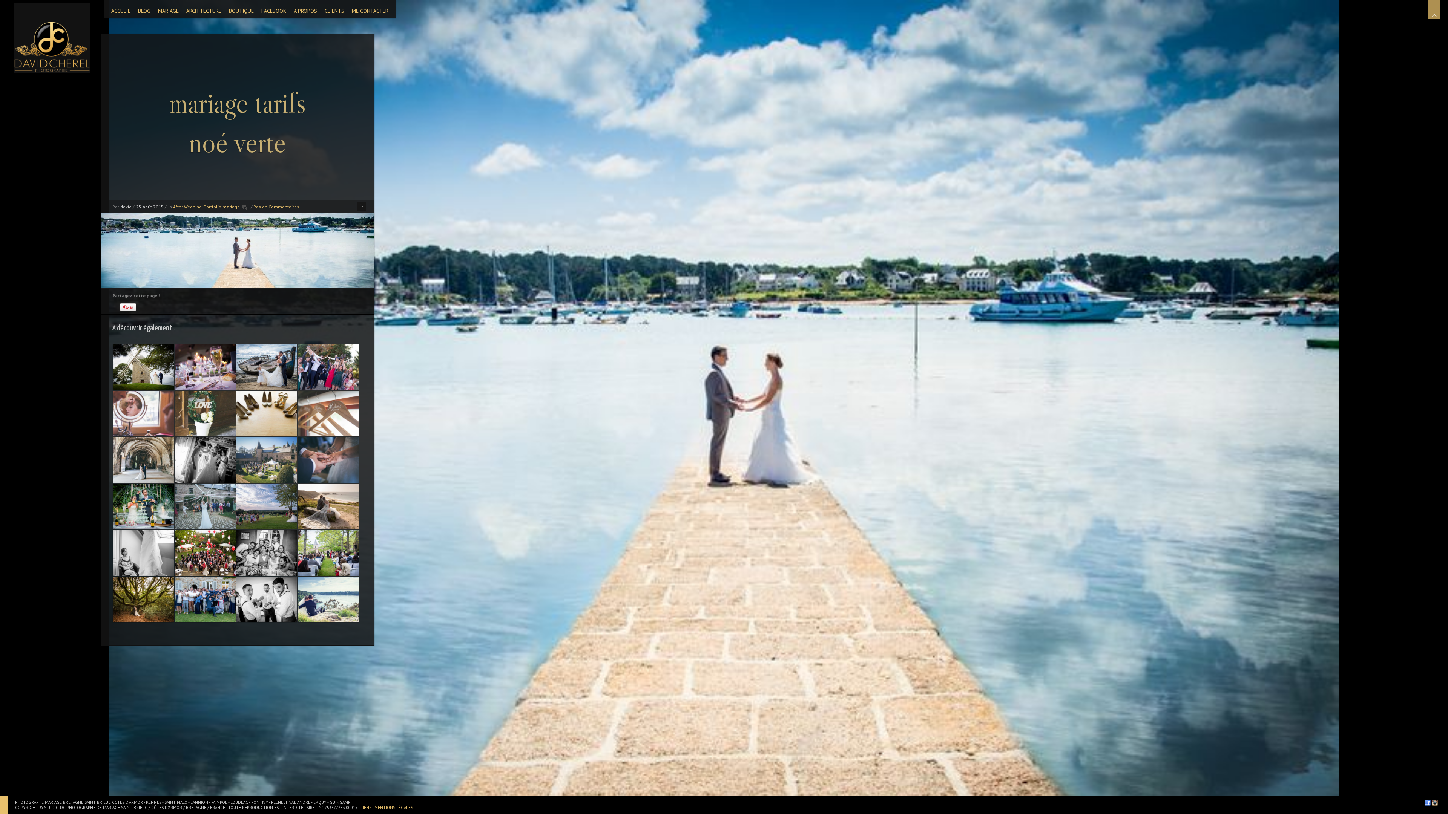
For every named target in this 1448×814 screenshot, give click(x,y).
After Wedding (187, 207)
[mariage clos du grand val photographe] (143, 506)
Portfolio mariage (222, 207)
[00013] (143, 552)
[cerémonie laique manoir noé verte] (328, 552)
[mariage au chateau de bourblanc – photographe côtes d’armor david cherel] (205, 599)
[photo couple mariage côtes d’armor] (143, 599)
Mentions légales (393, 807)
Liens (366, 807)
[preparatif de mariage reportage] (267, 599)
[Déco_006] (328, 413)
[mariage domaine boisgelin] (267, 506)
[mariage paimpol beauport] (143, 460)
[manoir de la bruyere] (205, 552)
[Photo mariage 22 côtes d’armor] (328, 506)
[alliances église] (328, 460)
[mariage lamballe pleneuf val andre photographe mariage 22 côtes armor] (205, 460)
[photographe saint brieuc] (205, 413)
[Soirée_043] (267, 552)
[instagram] (1435, 803)
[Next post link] (361, 206)
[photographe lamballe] (143, 367)
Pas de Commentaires (276, 207)
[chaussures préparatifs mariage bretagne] (267, 413)
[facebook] (1428, 803)
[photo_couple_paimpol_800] (328, 599)
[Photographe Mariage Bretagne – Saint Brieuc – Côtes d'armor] (52, 38)
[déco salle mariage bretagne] (205, 367)
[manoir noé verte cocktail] (267, 460)
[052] (267, 367)
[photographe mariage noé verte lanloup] (205, 506)
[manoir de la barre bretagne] (328, 367)
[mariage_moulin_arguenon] (143, 413)
